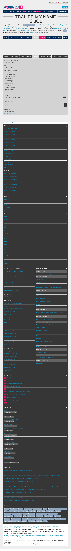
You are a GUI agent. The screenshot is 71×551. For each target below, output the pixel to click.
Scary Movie (13, 509)
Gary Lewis (63, 25)
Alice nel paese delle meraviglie (12, 521)
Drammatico (7, 29)
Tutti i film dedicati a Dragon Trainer (57, 509)
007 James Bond (8, 516)
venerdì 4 (57, 29)
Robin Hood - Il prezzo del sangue (16, 394)
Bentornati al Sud (8, 328)
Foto (54, 37)
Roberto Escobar (10, 89)
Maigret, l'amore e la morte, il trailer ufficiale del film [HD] (18, 481)
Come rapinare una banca (43, 301)
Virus (24, 516)
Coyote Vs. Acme (40, 282)
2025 (12, 128)
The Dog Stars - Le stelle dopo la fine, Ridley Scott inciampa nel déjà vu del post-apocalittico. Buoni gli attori (31, 486)
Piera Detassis (9, 80)
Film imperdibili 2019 (9, 148)
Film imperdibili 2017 (9, 153)
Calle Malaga (7, 317)
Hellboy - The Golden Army (11, 424)
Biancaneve (33, 511)
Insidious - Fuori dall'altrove (14, 386)
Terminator (39, 521)
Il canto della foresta (9, 341)
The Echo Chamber (41, 333)
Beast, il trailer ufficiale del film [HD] (13, 497)
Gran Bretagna (19, 29)
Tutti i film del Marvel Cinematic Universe (43, 519)
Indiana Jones (31, 516)
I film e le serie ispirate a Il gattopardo (18, 511)
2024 (16, 128)
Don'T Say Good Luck (9, 367)
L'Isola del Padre (8, 370)
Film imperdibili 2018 (9, 150)
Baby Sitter (58, 511)
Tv (51, 526)
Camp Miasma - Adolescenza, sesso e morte (18, 391)
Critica (22, 37)
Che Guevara (31, 521)
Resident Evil (7, 314)
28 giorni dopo (27, 509)
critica (32, 32)
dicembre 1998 (14, 113)
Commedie (6, 199)
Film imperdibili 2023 (9, 137)
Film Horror (7, 204)
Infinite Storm (7, 438)
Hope (5, 322)
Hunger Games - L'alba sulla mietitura (13, 306)
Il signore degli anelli (60, 519)
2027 (5, 128)
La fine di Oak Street (12, 389)
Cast (11, 37)
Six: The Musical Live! (9, 359)
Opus (5, 511)
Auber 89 (38, 344)
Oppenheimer (50, 511)
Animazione (7, 207)
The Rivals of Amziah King (10, 356)
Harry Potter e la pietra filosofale (12, 290)
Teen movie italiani (16, 519)
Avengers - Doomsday (9, 311)
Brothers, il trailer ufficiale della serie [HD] (14, 495)
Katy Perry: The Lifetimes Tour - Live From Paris (48, 287)
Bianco (5, 344)
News (16, 37)
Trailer (43, 56)
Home (6, 526)
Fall (5, 460)
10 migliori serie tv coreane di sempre (13, 193)
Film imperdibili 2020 (9, 145)
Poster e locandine (10, 106)
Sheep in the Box (8, 285)
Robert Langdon (49, 516)
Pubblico (28, 37)
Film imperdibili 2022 (9, 139)
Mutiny (38, 335)
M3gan (45, 509)
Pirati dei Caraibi (53, 514)
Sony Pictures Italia (23, 30)
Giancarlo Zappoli (10, 62)
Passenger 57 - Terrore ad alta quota (13, 428)
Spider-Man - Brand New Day (14, 383)
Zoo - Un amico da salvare (10, 447)
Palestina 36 (7, 319)
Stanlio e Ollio (7, 433)
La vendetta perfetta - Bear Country (13, 276)
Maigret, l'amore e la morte (11, 353)
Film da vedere (8, 156)
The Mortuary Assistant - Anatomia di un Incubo (48, 307)
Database (17, 526)
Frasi (59, 37)
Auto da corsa (18, 516)
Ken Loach (13, 25)
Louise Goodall (53, 25)
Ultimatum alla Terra (9, 415)
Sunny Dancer (40, 285)
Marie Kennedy (32, 27)
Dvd (48, 526)
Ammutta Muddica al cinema (11, 419)
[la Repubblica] (58, 4)
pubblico (38, 32)
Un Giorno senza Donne (10, 364)
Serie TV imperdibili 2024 (10, 176)
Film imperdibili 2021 (9, 142)
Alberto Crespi (9, 73)
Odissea (9, 380)
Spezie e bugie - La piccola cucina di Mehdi (47, 324)
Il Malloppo (39, 293)
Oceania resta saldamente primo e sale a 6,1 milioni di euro (19, 500)
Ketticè (38, 304)
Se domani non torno (9, 339)
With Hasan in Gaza (41, 352)
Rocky (45, 521)
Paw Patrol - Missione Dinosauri (44, 319)
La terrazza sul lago (9, 442)
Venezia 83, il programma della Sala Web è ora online (18, 484)
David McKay (7, 27)
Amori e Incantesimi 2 (41, 327)
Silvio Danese (9, 78)
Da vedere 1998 (29, 25)
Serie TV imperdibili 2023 (10, 179)
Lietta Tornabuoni (10, 74)
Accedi (65, 7)
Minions (6, 509)
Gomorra (20, 509)
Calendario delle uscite (10, 297)
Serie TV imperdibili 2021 (10, 184)
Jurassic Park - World (29, 514)
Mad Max (24, 521)
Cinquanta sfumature (42, 514)
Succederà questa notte (10, 336)
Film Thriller (7, 202)
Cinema (11, 526)
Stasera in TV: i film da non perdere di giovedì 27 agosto (18, 470)
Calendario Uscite (30, 526)
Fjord (5, 325)
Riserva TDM (50, 535)
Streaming (65, 37)
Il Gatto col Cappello (9, 330)
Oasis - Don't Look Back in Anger (44, 341)
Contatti (11, 535)
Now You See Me (37, 509)
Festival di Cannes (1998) (13, 97)
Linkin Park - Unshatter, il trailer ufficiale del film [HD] (17, 492)
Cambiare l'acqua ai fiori (10, 333)
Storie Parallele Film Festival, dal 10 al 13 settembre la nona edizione (22, 478)
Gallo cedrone (7, 451)
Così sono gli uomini (9, 351)
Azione (5, 210)
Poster (49, 37)
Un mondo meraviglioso (42, 330)
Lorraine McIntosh (19, 27)
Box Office (56, 526)
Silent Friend (39, 296)
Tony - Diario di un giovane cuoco (12, 274)
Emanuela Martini (10, 91)
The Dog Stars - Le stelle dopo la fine (13, 271)
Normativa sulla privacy (22, 535)
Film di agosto (7, 162)
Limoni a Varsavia (8, 282)
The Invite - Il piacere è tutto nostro (13, 303)
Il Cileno (6, 279)
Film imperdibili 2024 (9, 134)
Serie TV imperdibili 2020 (10, 187)
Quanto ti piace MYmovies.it (11, 123)
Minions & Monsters (12, 397)
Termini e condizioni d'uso (37, 535)
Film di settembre (8, 164)
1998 (26, 29)
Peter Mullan (43, 25)
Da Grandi (6, 410)
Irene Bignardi (9, 84)
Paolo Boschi (8, 82)
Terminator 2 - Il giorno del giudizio (45, 274)
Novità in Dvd (7, 167)
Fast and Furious (26, 519)
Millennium (7, 519)
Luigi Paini (8, 85)
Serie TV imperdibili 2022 (10, 182)
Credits (6, 535)
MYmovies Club (34, 528)
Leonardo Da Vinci (17, 514)
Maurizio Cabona (10, 87)
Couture (6, 287)
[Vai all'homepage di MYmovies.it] (13, 8)
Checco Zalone (41, 511)
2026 (9, 128)
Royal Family (7, 514)
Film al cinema (7, 159)
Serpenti (38, 338)
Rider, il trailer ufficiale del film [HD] (13, 473)
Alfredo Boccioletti (10, 76)
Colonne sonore (24, 528)
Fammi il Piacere (40, 298)
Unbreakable (39, 516)
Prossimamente (8, 528)
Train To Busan (40, 279)
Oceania (9, 378)
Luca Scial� (8, 67)
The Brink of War (8, 362)
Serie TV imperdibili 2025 (10, 173)
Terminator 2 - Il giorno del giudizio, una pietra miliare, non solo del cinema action (25, 489)
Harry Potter (57, 516)
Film (22, 526)
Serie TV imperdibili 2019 (10, 190)
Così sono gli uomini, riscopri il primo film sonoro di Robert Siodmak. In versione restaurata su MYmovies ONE (32, 475)
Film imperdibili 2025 (9, 131)
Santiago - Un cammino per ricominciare (14, 308)
